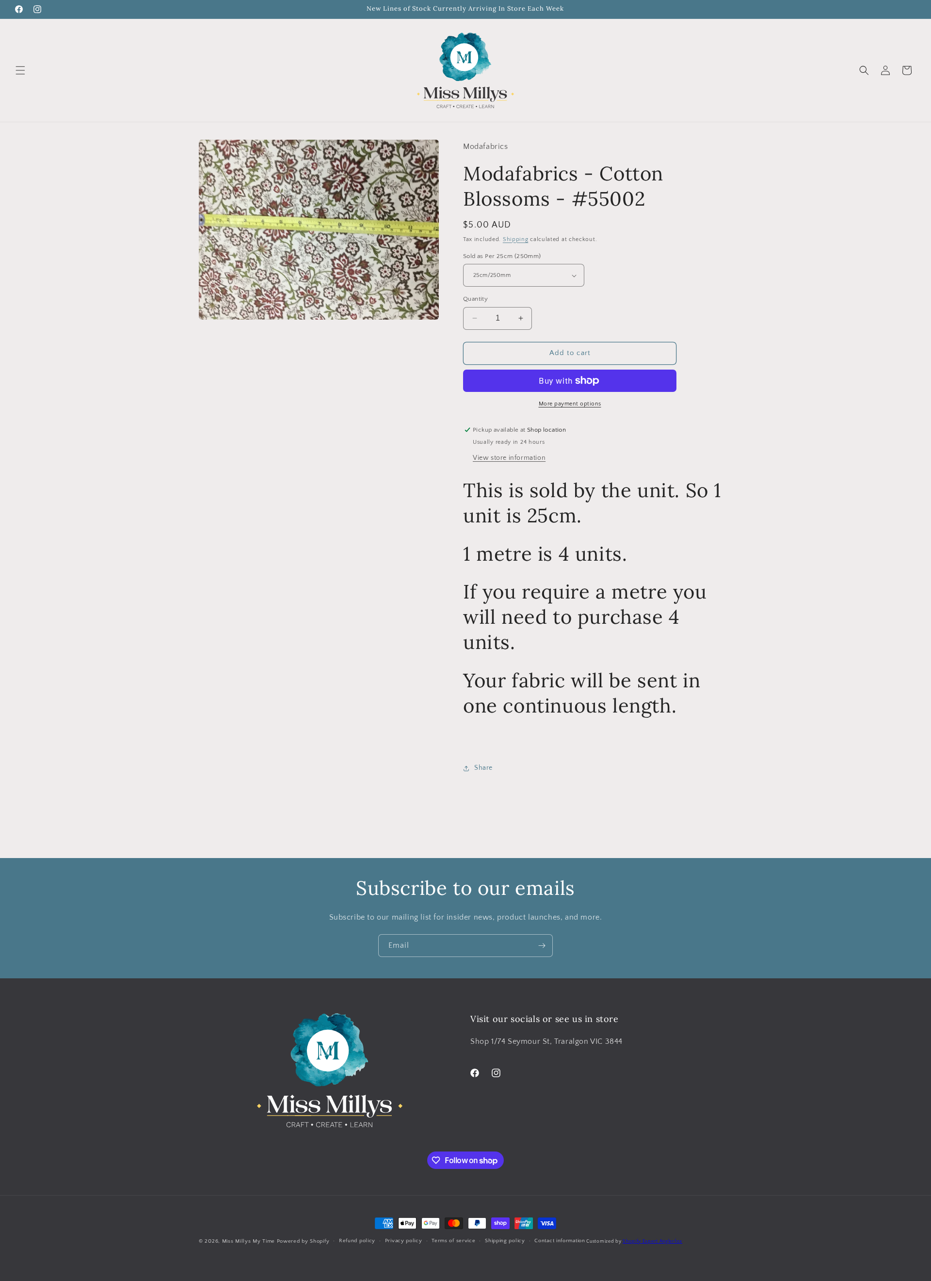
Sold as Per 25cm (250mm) (502, 256)
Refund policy (357, 1241)
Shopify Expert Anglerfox (652, 1241)
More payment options (570, 404)
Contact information (559, 1241)
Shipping (516, 239)
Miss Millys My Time (248, 1241)
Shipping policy (505, 1241)
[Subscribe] (541, 945)
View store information (509, 458)
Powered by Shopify (303, 1241)
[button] (20, 70)
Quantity (475, 298)
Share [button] (483, 768)
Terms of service (453, 1241)
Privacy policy (403, 1241)
